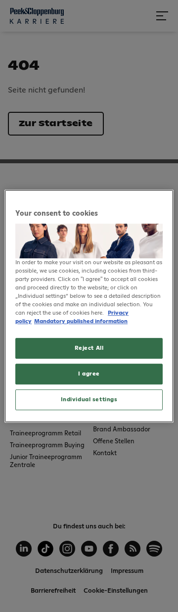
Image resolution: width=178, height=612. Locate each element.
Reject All (89, 348)
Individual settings (89, 399)
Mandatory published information (81, 322)
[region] (89, 306)
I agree (89, 374)
